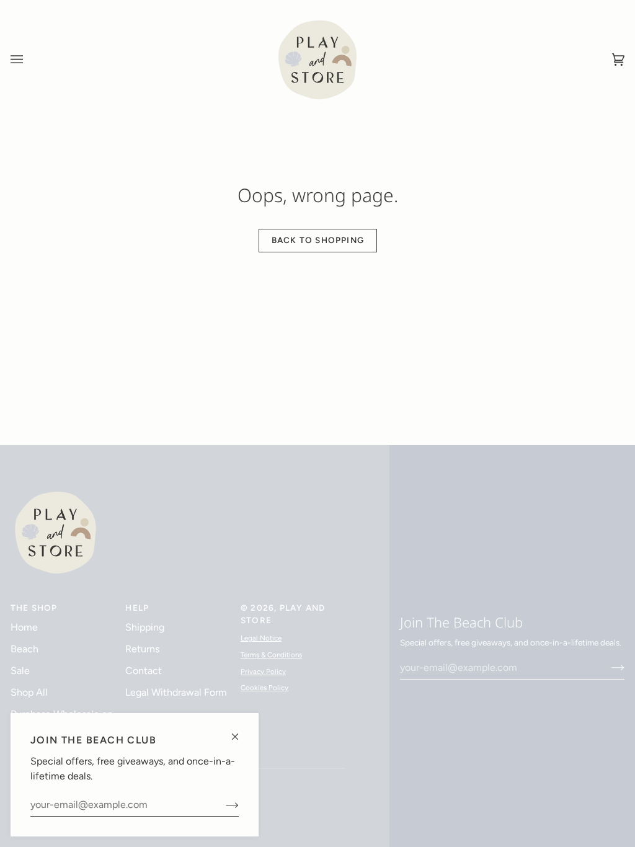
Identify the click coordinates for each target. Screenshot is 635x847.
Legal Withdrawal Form (176, 692)
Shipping (144, 627)
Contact (143, 670)
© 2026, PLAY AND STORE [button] (283, 614)
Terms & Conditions (271, 654)
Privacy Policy (263, 671)
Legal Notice (261, 638)
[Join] (222, 805)
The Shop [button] (34, 608)
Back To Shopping (317, 240)
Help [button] (137, 608)
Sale (20, 670)
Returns (142, 649)
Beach (24, 649)
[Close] (240, 731)
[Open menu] (29, 60)
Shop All (29, 692)
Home (24, 627)
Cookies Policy (264, 687)
